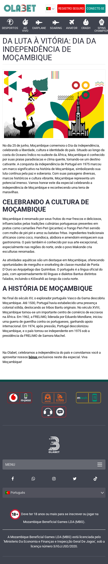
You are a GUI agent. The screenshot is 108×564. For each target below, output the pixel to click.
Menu (10, 464)
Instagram (54, 479)
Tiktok (95, 479)
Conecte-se (95, 8)
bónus (33, 357)
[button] (50, 8)
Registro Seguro (71, 8)
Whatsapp (33, 479)
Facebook (13, 479)
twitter (75, 479)
